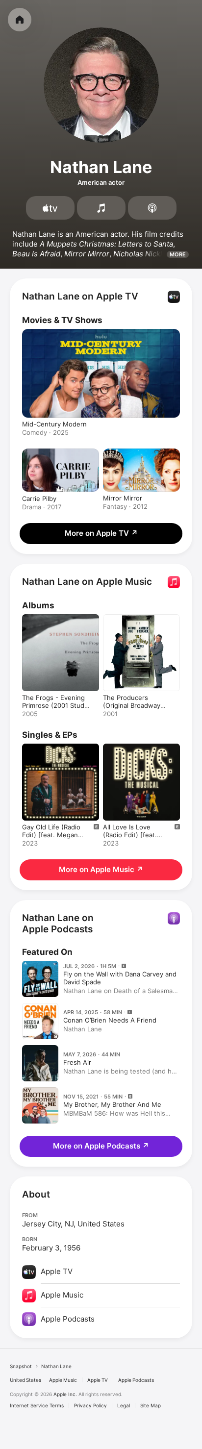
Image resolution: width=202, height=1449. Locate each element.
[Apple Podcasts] (152, 208)
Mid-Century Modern (54, 424)
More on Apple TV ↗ (101, 533)
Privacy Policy (90, 1405)
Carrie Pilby (39, 498)
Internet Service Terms (37, 1405)
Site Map (150, 1405)
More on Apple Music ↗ (101, 869)
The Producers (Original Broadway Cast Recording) (131, 705)
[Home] (19, 19)
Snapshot (21, 1366)
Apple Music (63, 1379)
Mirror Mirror (122, 498)
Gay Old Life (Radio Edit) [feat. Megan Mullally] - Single (51, 835)
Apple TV (97, 1379)
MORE (178, 254)
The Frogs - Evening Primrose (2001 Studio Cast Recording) (56, 705)
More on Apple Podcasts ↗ (101, 1145)
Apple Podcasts (136, 1379)
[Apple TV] (50, 208)
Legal (123, 1405)
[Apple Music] (101, 208)
